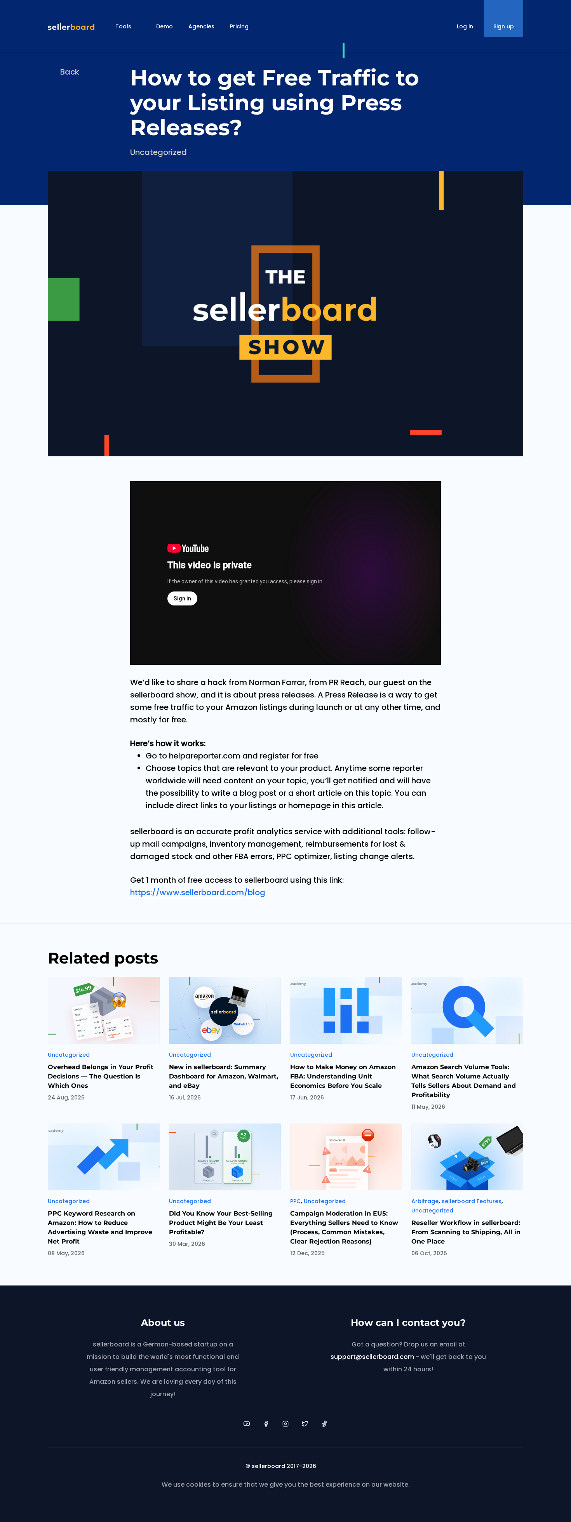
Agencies (201, 26)
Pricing (239, 26)
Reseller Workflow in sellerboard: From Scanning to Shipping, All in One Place (466, 1232)
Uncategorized (158, 152)
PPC (295, 1201)
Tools (123, 26)
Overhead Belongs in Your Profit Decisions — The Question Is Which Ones (100, 1076)
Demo (164, 26)
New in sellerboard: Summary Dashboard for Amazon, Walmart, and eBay (223, 1076)
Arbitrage (425, 1201)
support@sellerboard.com (372, 1356)
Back (69, 71)
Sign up (503, 26)
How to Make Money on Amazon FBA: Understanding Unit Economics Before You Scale (343, 1076)
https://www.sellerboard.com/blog (197, 892)
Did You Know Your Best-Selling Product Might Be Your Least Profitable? (221, 1223)
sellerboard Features (471, 1201)
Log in (465, 26)
